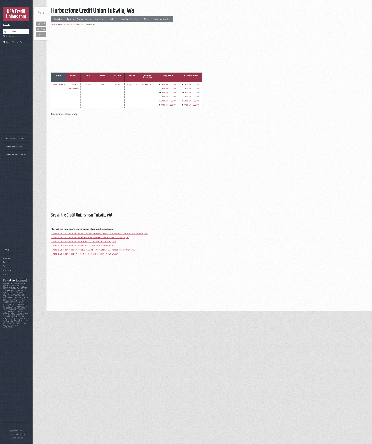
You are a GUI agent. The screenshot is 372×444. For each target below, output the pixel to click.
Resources (7, 270)
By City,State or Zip (14, 42)
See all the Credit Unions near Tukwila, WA (81, 214)
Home (53, 24)
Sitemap (6, 274)
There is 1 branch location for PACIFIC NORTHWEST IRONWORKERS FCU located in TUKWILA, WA (99, 233)
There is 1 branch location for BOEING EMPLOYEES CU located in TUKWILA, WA (90, 237)
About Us (6, 258)
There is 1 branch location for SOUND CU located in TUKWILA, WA (83, 241)
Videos (113, 19)
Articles (8, 249)
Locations (100, 19)
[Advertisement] (126, 48)
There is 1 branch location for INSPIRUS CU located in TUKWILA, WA (84, 253)
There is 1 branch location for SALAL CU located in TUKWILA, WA (83, 245)
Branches (80, 24)
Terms (5, 266)
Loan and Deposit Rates (79, 19)
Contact (6, 262)
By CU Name (11, 36)
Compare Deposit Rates (15, 154)
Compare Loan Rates (14, 146)
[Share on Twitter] (38, 29)
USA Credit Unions (16, 13)
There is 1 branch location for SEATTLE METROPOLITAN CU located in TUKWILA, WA (93, 249)
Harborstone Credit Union (66, 24)
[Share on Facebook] (39, 24)
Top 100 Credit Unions (14, 138)
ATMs (146, 19)
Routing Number (162, 19)
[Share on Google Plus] (40, 34)
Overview (57, 19)
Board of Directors (130, 19)
